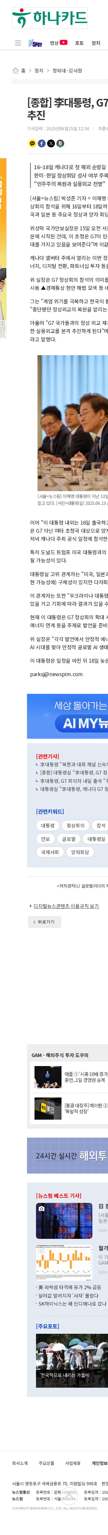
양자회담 (80, 852)
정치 (96, 42)
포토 (79, 42)
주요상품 (46, 1463)
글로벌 (69, 838)
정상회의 (76, 825)
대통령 (48, 825)
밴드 (60, 143)
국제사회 (50, 852)
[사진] (64, 1220)
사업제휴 (73, 1463)
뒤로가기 (46, 921)
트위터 (51, 143)
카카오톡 (32, 143)
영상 (54, 42)
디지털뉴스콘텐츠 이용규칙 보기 (66, 905)
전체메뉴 (18, 43)
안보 (45, 838)
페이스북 (42, 143)
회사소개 (20, 1463)
